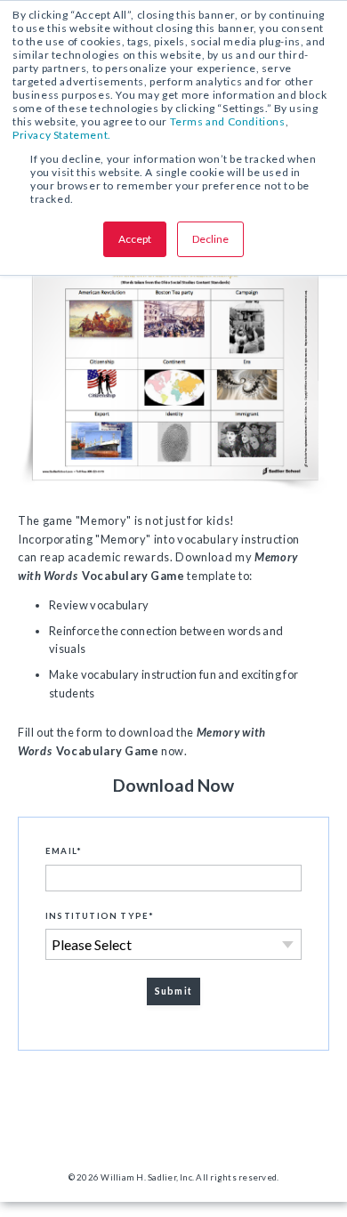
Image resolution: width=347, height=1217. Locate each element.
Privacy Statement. (61, 134)
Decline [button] (210, 239)
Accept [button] (134, 239)
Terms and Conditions (228, 121)
